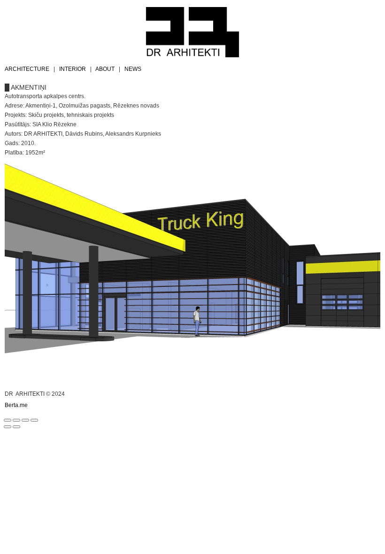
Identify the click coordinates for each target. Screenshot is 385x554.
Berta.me (16, 405)
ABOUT (105, 69)
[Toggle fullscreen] (25, 420)
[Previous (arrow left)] (7, 426)
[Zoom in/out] (34, 420)
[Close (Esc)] (7, 420)
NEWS (132, 69)
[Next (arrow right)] (16, 426)
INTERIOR (72, 69)
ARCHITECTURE (27, 69)
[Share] (16, 420)
